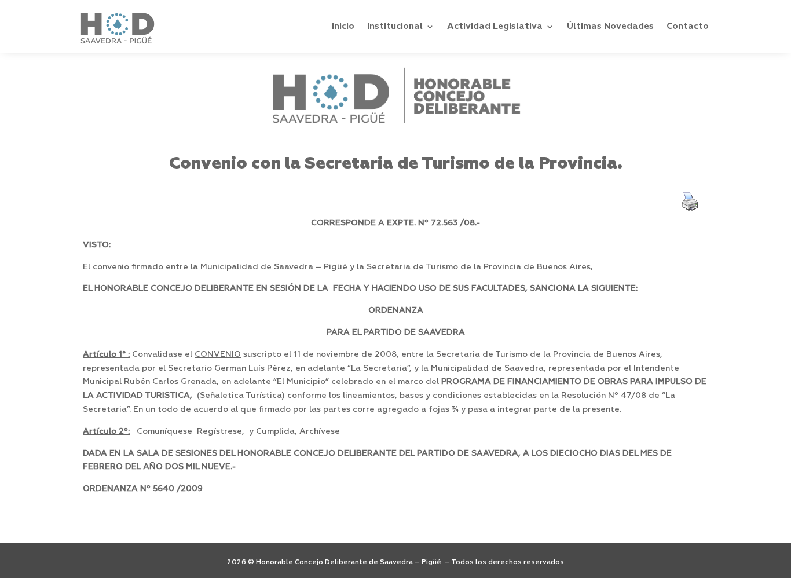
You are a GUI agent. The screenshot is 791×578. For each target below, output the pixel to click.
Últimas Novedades (610, 26)
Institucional (395, 26)
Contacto (688, 26)
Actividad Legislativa (495, 26)
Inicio (343, 26)
